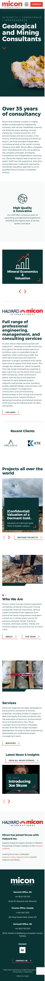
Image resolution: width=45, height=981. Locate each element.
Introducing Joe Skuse (13, 773)
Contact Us (20, 967)
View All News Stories (21, 767)
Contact (35, 4)
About (8, 645)
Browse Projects (26, 547)
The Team (30, 645)
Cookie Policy (34, 978)
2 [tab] (5, 603)
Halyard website (13, 855)
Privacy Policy (24, 978)
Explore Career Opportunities (15, 863)
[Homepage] (21, 887)
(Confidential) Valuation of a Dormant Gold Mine (20, 490)
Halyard (10, 422)
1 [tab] (3, 603)
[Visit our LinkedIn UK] (22, 956)
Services (10, 750)
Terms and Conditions (11, 978)
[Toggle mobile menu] (25, 4)
